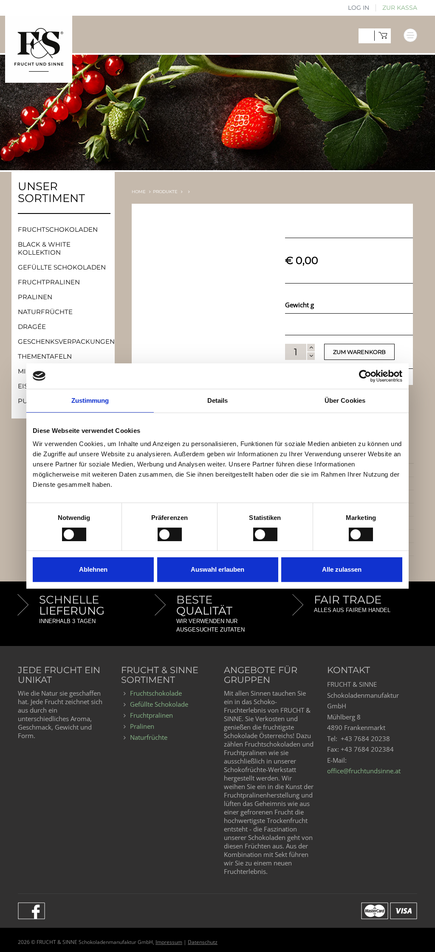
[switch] (162, 531)
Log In (358, 7)
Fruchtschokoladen (58, 229)
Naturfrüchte (45, 312)
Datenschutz (203, 942)
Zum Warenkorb (359, 351)
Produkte (165, 191)
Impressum (168, 942)
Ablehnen (93, 569)
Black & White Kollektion (44, 248)
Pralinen (35, 297)
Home (139, 191)
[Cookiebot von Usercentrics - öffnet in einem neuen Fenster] (365, 376)
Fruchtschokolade (156, 693)
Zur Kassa (399, 7)
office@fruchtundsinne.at (364, 771)
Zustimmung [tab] (90, 400)
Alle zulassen (342, 569)
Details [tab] (217, 400)
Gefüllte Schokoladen (62, 267)
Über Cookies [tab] (345, 400)
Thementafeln (45, 356)
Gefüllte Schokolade (159, 704)
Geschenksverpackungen (66, 341)
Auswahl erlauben (217, 569)
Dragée (32, 327)
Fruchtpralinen (49, 282)
